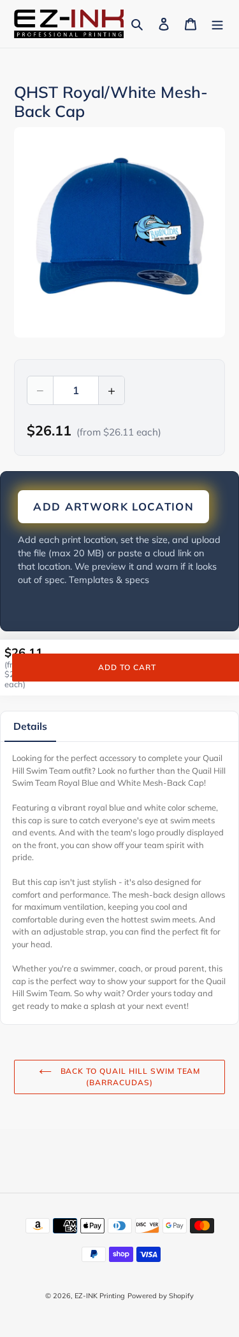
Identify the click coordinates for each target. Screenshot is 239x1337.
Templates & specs (109, 580)
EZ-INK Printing (100, 1295)
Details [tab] (30, 726)
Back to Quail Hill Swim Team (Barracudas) (129, 1076)
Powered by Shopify (160, 1295)
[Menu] (217, 24)
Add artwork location (113, 506)
